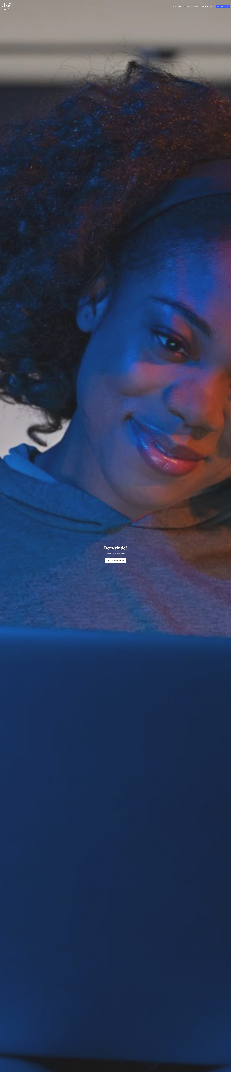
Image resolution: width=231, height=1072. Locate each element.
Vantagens (196, 6)
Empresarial (187, 6)
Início (174, 6)
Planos (180, 6)
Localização (204, 6)
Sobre (211, 6)
